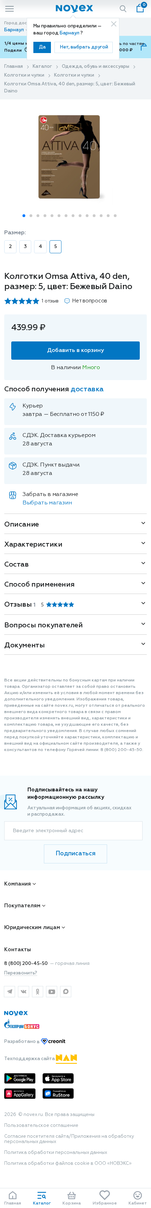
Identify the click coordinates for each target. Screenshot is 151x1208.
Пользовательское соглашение (41, 1125)
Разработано (22, 1042)
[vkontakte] (23, 991)
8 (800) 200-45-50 (26, 963)
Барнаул (70, 33)
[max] (65, 991)
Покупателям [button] (22, 905)
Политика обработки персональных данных (55, 1152)
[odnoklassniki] (37, 991)
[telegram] (9, 991)
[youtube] (51, 991)
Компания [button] (17, 884)
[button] (23, 215)
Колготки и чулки (24, 75)
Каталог (42, 66)
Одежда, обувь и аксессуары (95, 66)
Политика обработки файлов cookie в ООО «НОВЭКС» (68, 1163)
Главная (13, 66)
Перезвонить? (20, 973)
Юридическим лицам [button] (32, 927)
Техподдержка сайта (30, 1059)
